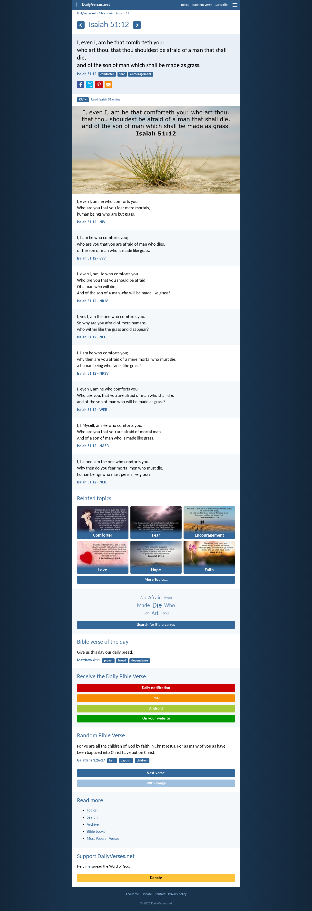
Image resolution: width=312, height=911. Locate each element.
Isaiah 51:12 (86, 74)
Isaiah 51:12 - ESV (91, 258)
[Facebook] (81, 86)
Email (156, 698)
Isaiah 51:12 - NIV (91, 222)
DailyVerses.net (86, 13)
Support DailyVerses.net (106, 857)
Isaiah (119, 13)
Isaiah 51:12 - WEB (92, 410)
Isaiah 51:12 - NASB (93, 446)
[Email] (109, 86)
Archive (93, 825)
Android (156, 709)
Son (146, 613)
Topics (185, 5)
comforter (107, 74)
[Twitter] (91, 86)
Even (168, 598)
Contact (160, 894)
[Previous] (81, 25)
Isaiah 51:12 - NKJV (92, 301)
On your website (156, 719)
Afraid (155, 598)
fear (122, 74)
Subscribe (221, 5)
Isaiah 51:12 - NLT (91, 337)
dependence (139, 660)
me (87, 867)
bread (122, 660)
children (142, 760)
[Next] (137, 25)
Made (143, 606)
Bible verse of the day (102, 642)
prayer (108, 660)
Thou (165, 613)
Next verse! (156, 773)
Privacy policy (177, 894)
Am (143, 598)
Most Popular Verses (103, 839)
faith (112, 760)
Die (157, 605)
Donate (156, 878)
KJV (81, 99)
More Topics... (156, 580)
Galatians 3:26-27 (91, 760)
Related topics (94, 499)
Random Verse (202, 5)
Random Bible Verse (101, 736)
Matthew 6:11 (88, 660)
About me (132, 894)
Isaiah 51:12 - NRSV (92, 374)
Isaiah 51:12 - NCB (91, 482)
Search (92, 818)
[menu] (235, 7)
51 (127, 13)
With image (156, 783)
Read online (105, 99)
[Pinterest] (100, 86)
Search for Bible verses (156, 625)
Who (169, 606)
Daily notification (156, 688)
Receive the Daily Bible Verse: (112, 677)
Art (155, 613)
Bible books (106, 13)
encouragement (140, 74)
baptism (126, 760)
